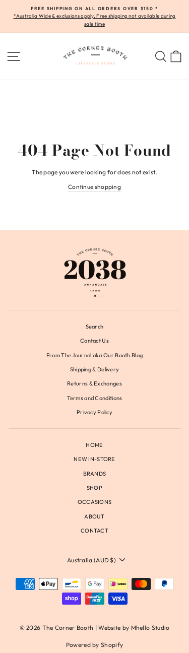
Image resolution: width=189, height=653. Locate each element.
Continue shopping (94, 186)
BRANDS (94, 473)
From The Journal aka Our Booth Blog (94, 355)
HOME (94, 444)
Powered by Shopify (94, 644)
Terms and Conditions (94, 398)
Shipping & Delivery (94, 369)
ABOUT (94, 516)
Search (95, 326)
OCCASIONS (95, 501)
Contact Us (94, 340)
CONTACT (94, 530)
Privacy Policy (94, 412)
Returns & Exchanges (94, 383)
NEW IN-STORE (94, 459)
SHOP (94, 487)
